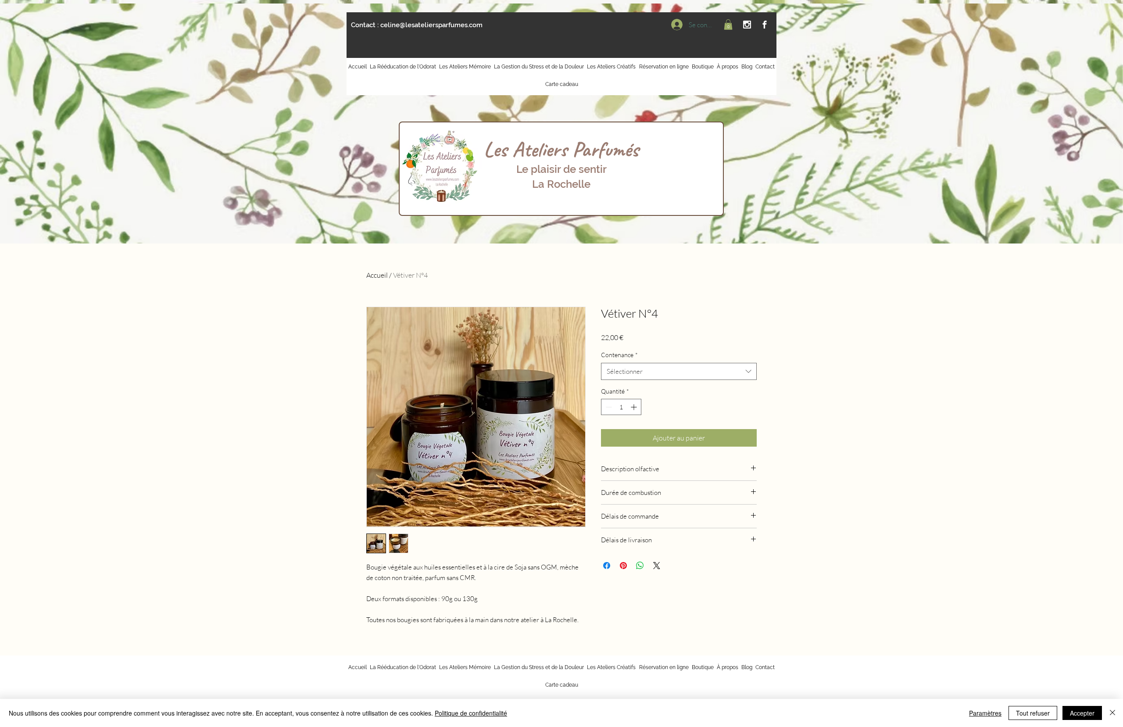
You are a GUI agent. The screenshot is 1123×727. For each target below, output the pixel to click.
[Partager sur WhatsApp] (640, 565)
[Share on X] (656, 565)
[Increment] (634, 407)
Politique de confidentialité (471, 713)
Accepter (1082, 713)
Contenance (619, 354)
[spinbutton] (621, 407)
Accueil (377, 275)
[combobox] (679, 371)
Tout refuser (1033, 713)
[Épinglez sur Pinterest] (623, 565)
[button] (728, 24)
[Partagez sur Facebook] (606, 565)
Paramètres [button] (985, 713)
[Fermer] (1112, 713)
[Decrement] (607, 407)
